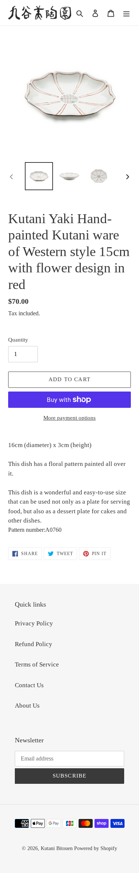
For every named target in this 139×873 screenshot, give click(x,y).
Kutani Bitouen (57, 848)
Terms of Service (37, 664)
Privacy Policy (34, 623)
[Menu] (126, 12)
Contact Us (29, 685)
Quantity (18, 340)
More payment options (69, 418)
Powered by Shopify (95, 848)
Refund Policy (33, 644)
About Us (27, 705)
